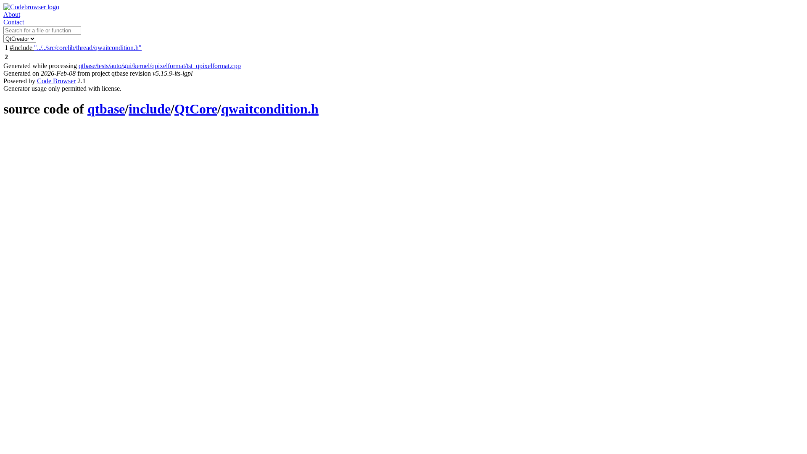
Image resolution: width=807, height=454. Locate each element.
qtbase (106, 108)
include (150, 108)
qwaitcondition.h (270, 108)
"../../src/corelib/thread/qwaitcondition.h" (88, 47)
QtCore (195, 108)
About (11, 14)
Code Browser (56, 80)
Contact (13, 22)
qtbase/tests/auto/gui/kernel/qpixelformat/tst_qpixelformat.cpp (160, 65)
